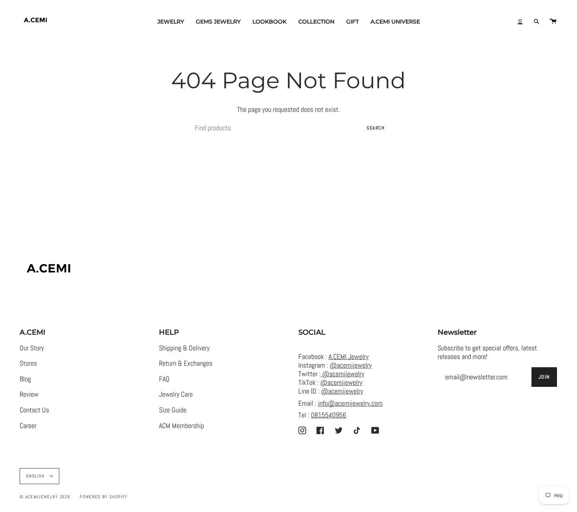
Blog (25, 379)
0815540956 (328, 415)
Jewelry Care (176, 394)
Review (29, 394)
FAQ (164, 379)
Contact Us (34, 410)
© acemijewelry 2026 (45, 496)
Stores (28, 363)
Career (28, 425)
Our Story (32, 348)
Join (544, 377)
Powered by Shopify (103, 496)
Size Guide (172, 410)
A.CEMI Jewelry (349, 356)
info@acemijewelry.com (350, 403)
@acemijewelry (351, 365)
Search (376, 128)
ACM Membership (181, 425)
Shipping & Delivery (184, 348)
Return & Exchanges (185, 363)
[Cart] (553, 21)
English (36, 476)
